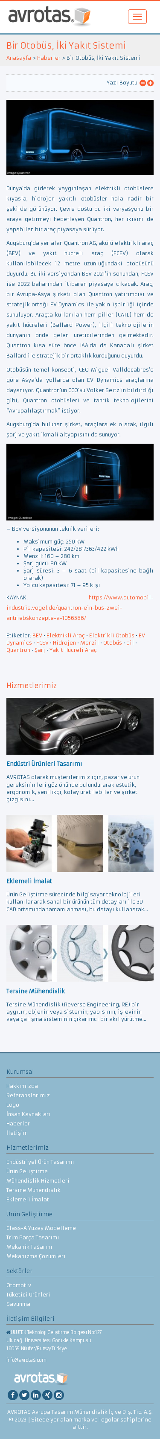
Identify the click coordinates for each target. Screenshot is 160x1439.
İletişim (17, 1133)
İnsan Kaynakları (28, 1114)
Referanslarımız (28, 1095)
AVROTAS (49, 17)
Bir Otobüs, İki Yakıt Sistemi (66, 45)
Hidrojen (64, 643)
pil (130, 643)
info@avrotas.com (26, 1360)
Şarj (40, 650)
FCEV (42, 643)
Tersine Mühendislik (33, 1190)
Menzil (89, 643)
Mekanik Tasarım (29, 1247)
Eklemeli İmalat (27, 1199)
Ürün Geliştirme (27, 1171)
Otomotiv (18, 1285)
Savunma (18, 1304)
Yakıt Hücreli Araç (73, 650)
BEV (37, 635)
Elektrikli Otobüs (111, 635)
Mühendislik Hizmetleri (38, 1180)
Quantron (18, 650)
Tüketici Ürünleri (28, 1294)
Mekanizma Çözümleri (36, 1256)
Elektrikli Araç (66, 635)
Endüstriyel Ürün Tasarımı (40, 1162)
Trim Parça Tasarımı (32, 1237)
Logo (12, 1105)
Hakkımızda (22, 1086)
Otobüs (112, 643)
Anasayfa (18, 58)
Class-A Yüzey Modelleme (41, 1228)
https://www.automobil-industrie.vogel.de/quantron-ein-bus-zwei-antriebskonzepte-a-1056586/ (80, 607)
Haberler (49, 58)
